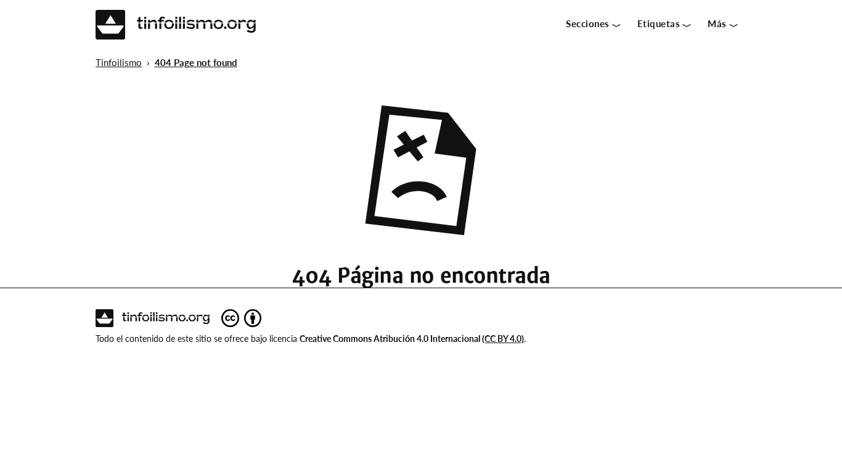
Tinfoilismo (119, 62)
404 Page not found (196, 62)
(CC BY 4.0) (503, 338)
